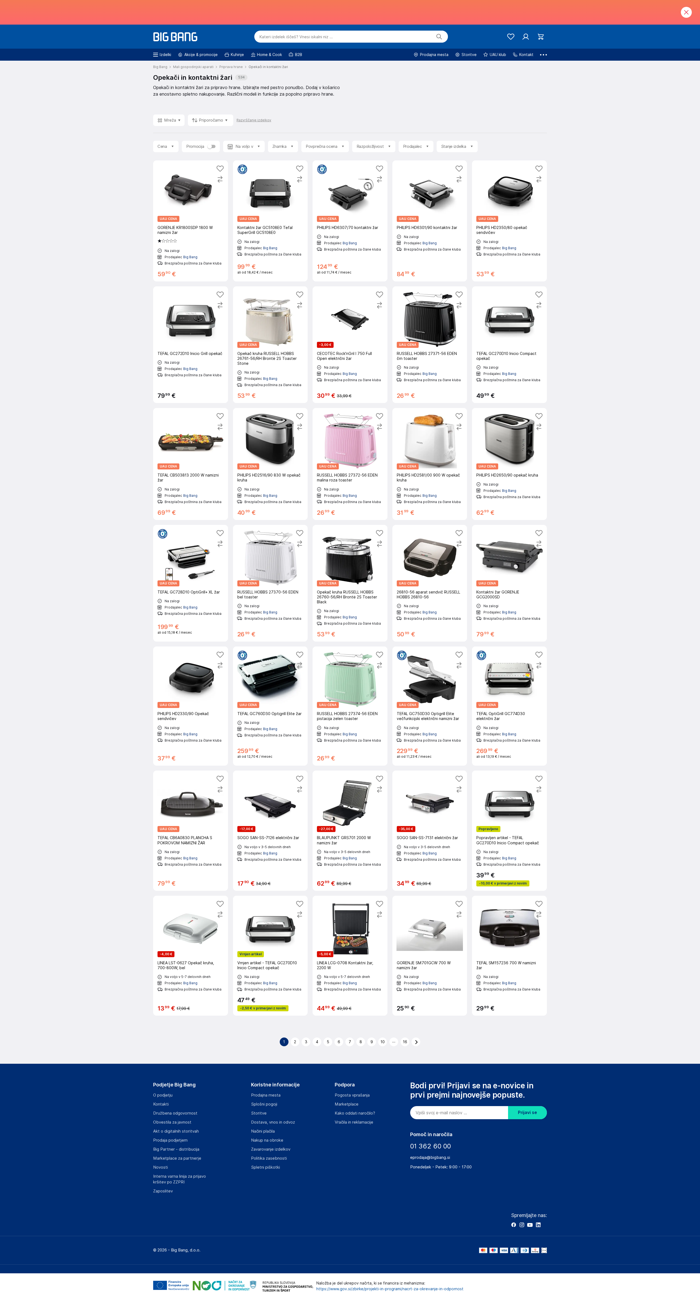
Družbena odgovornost (175, 1113)
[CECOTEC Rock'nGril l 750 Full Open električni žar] (350, 345)
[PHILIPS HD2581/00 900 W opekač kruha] (430, 463)
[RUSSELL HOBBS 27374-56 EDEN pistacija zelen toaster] (350, 706)
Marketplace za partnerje (177, 1158)
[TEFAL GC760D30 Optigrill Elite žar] (270, 706)
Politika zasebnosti (269, 1158)
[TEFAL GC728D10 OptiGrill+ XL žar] (190, 583)
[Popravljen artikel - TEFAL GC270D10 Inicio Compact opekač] (509, 830)
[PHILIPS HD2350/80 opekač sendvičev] (509, 221)
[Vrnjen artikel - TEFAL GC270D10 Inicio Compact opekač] (270, 955)
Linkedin (538, 1224)
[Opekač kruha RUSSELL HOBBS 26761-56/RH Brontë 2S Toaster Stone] (270, 345)
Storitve (259, 1113)
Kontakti (161, 1104)
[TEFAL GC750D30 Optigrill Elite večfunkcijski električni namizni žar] (430, 706)
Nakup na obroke (267, 1140)
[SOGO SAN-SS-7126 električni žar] (270, 830)
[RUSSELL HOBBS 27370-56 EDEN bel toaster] (270, 583)
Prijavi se (527, 1112)
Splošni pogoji (264, 1104)
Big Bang (190, 257)
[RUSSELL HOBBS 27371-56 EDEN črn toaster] (430, 345)
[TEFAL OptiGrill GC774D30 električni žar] (509, 706)
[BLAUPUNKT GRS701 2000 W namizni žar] (350, 830)
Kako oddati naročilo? (355, 1113)
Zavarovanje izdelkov (270, 1149)
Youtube (529, 1224)
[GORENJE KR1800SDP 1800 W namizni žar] (190, 221)
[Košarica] (541, 37)
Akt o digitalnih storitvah (176, 1131)
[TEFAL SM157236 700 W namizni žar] (509, 955)
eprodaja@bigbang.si (430, 1157)
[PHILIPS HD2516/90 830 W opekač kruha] (270, 463)
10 (383, 1042)
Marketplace (346, 1104)
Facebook (513, 1224)
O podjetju (163, 1095)
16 (405, 1042)
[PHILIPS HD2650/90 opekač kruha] (509, 463)
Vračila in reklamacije (354, 1122)
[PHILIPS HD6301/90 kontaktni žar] (430, 221)
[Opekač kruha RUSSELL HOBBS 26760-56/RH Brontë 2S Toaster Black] (350, 583)
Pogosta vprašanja (352, 1095)
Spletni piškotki (265, 1167)
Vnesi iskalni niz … (296, 36)
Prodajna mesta (266, 1095)
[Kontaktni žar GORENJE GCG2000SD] (509, 583)
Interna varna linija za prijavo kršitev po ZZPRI (179, 1179)
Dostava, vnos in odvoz (273, 1122)
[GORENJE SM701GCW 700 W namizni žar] (430, 955)
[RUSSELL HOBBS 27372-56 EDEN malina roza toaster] (350, 463)
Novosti (160, 1167)
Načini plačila (263, 1131)
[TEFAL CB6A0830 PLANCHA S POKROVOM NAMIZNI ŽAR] (190, 830)
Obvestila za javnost (172, 1122)
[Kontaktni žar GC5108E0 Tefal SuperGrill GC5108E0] (270, 221)
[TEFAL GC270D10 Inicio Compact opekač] (509, 345)
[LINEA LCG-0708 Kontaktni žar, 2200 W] (350, 955)
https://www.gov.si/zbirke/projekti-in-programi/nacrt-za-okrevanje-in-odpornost (389, 1289)
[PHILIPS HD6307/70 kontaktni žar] (350, 221)
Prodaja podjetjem (170, 1140)
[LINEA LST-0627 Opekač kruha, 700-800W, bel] (190, 955)
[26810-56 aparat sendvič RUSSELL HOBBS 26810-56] (430, 583)
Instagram (521, 1224)
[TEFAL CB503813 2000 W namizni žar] (190, 463)
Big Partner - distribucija (176, 1149)
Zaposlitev (163, 1191)
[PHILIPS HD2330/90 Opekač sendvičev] (190, 706)
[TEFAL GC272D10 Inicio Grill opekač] (190, 345)
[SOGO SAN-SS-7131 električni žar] (430, 830)
